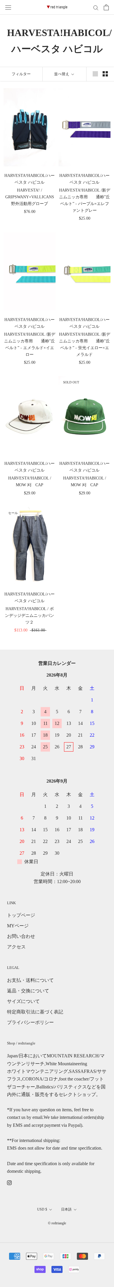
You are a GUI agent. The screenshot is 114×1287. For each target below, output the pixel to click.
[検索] (96, 7)
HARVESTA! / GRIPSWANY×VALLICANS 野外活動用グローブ (29, 197)
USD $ (42, 1209)
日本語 (66, 1209)
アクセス (16, 946)
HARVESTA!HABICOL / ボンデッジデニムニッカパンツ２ (29, 615)
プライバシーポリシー (30, 1022)
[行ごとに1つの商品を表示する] (95, 73)
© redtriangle (57, 1223)
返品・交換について (28, 990)
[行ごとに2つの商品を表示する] (105, 73)
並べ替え (62, 74)
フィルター (21, 74)
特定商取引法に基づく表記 (35, 1011)
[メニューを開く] (8, 7)
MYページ (18, 925)
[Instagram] (9, 1182)
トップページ (21, 915)
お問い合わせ (21, 936)
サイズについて (23, 1001)
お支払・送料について (30, 980)
